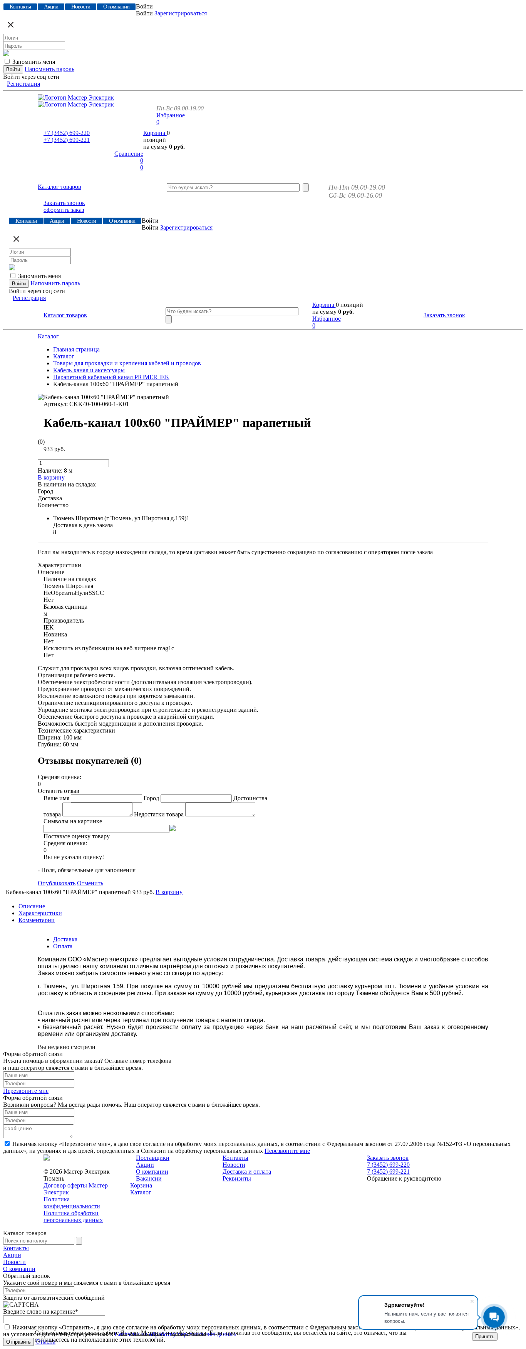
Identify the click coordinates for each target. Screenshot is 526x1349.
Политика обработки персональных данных (73, 1216)
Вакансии (149, 1178)
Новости (234, 1164)
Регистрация (23, 83)
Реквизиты (237, 1178)
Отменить (90, 883)
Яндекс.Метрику (142, 1332)
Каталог (48, 336)
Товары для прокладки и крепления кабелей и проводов (127, 363)
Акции (145, 1164)
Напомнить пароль (49, 69)
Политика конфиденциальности (72, 1202)
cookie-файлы (188, 1332)
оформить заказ (64, 210)
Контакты (235, 1157)
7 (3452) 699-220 (388, 1164)
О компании (152, 1171)
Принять (484, 1336)
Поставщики (152, 1157)
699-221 (67, 140)
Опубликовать (56, 883)
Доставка (65, 939)
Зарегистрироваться (180, 13)
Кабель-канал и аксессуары (89, 370)
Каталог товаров (59, 186)
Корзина (155, 133)
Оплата (62, 946)
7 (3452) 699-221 (388, 1171)
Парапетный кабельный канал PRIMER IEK (111, 377)
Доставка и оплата (247, 1171)
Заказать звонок (64, 203)
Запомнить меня (33, 61)
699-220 (67, 133)
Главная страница (76, 349)
